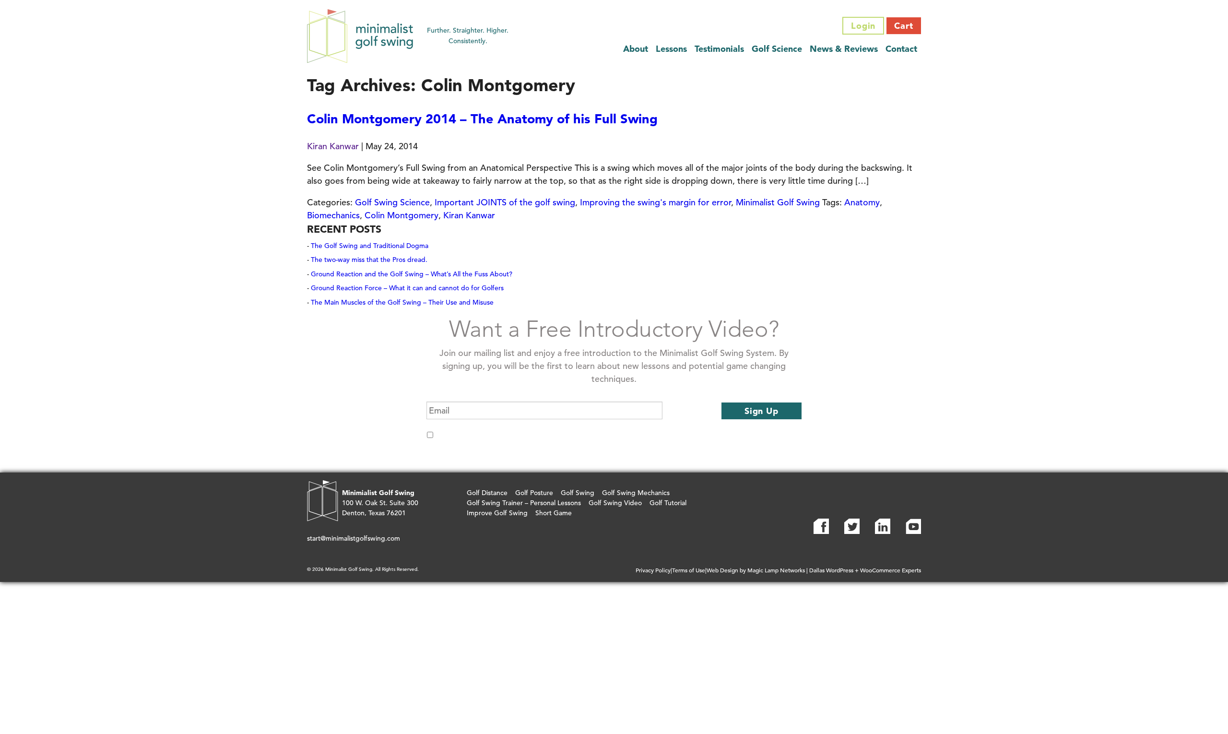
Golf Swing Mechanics (636, 492)
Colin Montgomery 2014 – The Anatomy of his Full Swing (482, 119)
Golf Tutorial (667, 502)
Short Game (553, 513)
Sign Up (761, 410)
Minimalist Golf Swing (778, 202)
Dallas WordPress (831, 570)
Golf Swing (577, 492)
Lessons (671, 48)
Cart (903, 25)
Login (863, 25)
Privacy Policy (653, 570)
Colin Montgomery (401, 215)
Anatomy (862, 202)
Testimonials (719, 48)
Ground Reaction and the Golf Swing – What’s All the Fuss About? (411, 274)
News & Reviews (844, 48)
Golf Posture (534, 492)
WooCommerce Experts (890, 570)
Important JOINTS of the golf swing (505, 202)
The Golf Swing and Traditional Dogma (369, 245)
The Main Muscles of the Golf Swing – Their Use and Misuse (402, 302)
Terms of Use (688, 570)
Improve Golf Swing (497, 513)
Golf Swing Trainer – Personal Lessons (524, 502)
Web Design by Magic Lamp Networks (756, 570)
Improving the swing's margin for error (655, 202)
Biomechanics (333, 215)
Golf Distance (487, 492)
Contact (901, 48)
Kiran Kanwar (333, 146)
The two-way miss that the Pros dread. (369, 259)
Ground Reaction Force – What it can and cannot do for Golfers (407, 288)
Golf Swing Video (615, 502)
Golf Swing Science (392, 202)
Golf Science (777, 48)
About (635, 48)
